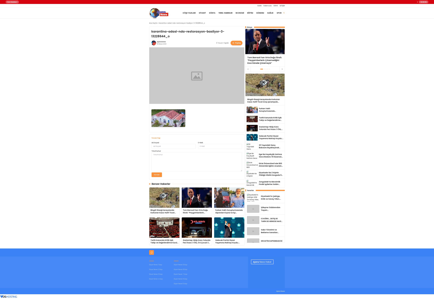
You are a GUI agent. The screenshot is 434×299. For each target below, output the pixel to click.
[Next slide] (282, 69)
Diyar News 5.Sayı (180, 284)
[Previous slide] (248, 69)
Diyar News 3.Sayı (156, 274)
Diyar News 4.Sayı (156, 279)
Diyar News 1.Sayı (155, 265)
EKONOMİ (240, 13)
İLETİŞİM (282, 6)
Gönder (157, 175)
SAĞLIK (270, 13)
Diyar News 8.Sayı (180, 269)
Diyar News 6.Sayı (180, 279)
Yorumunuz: (156, 151)
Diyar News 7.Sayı (180, 274)
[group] (265, 47)
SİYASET (202, 13)
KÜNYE (276, 6)
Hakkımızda (267, 6)
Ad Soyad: (155, 142)
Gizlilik (259, 6)
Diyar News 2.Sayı (156, 269)
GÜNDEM (260, 13)
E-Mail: (200, 142)
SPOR (279, 13)
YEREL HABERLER (225, 13)
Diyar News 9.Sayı (180, 265)
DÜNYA (212, 13)
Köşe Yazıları (189, 13)
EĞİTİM (250, 13)
